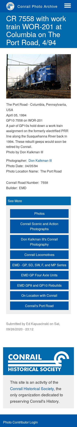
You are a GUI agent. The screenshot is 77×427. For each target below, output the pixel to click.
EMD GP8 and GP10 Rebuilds (39, 285)
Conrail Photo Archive (37, 6)
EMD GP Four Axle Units (39, 275)
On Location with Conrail (39, 295)
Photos (39, 213)
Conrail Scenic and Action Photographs (39, 226)
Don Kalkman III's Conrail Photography (39, 242)
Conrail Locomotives (39, 254)
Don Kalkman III (40, 160)
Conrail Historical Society (32, 388)
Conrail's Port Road (39, 305)
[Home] (11, 6)
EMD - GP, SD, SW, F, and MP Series (39, 265)
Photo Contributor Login (20, 422)
